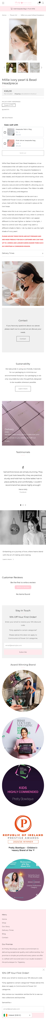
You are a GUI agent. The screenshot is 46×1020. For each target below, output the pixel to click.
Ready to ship (8, 105)
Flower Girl (13, 15)
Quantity (5, 109)
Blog (4, 934)
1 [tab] (20, 505)
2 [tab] (23, 505)
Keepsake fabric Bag (24, 129)
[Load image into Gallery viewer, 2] (11, 68)
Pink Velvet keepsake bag (26, 140)
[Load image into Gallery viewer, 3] (23, 68)
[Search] (43, 3)
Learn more (23, 389)
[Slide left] (4, 67)
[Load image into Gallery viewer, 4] (35, 68)
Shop (4, 923)
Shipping (17, 94)
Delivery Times (8, 930)
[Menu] (3, 3)
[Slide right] (41, 67)
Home (4, 15)
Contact (23, 339)
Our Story (6, 926)
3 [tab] (25, 505)
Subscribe (23, 652)
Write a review (23, 587)
